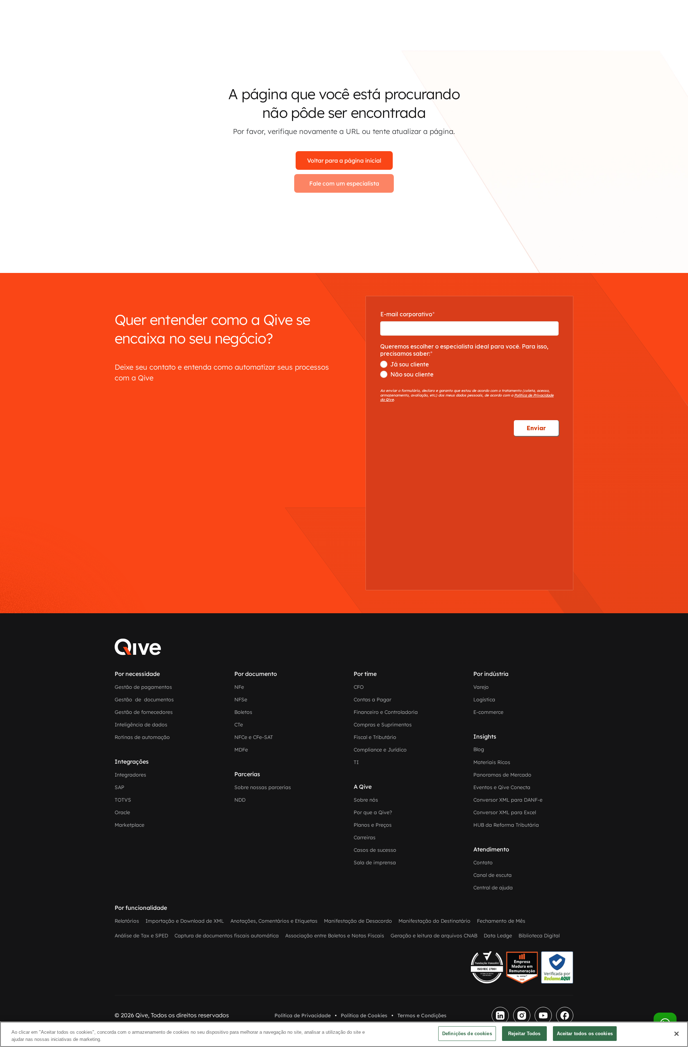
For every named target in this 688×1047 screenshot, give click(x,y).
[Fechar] (676, 1034)
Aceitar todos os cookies (585, 1033)
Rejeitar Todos (524, 1033)
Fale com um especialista (344, 183)
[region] (344, 1034)
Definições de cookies (467, 1033)
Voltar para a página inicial (344, 160)
